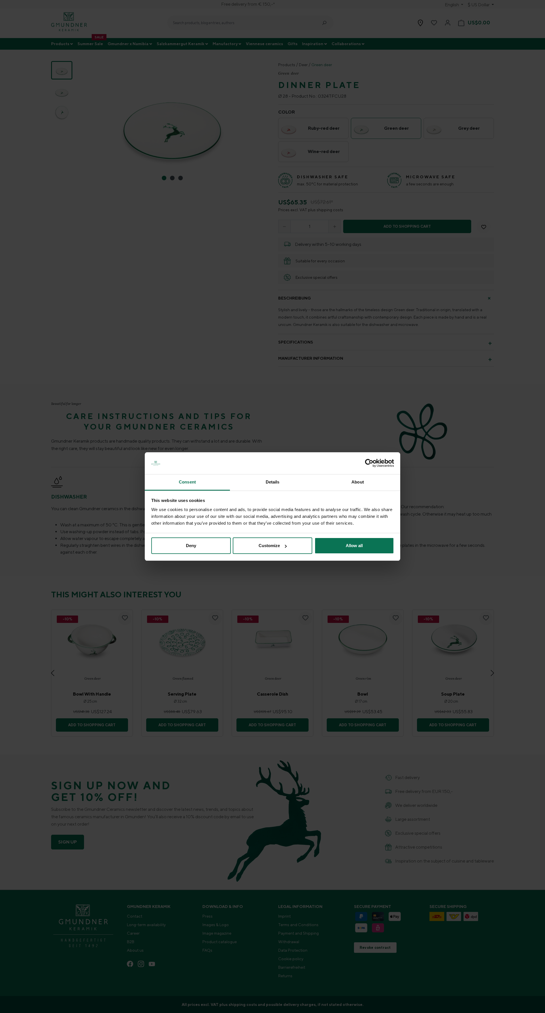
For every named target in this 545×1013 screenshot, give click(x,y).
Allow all (354, 545)
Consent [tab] (187, 482)
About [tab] (357, 482)
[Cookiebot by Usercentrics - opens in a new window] (369, 463)
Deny (191, 545)
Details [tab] (273, 482)
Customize (269, 545)
